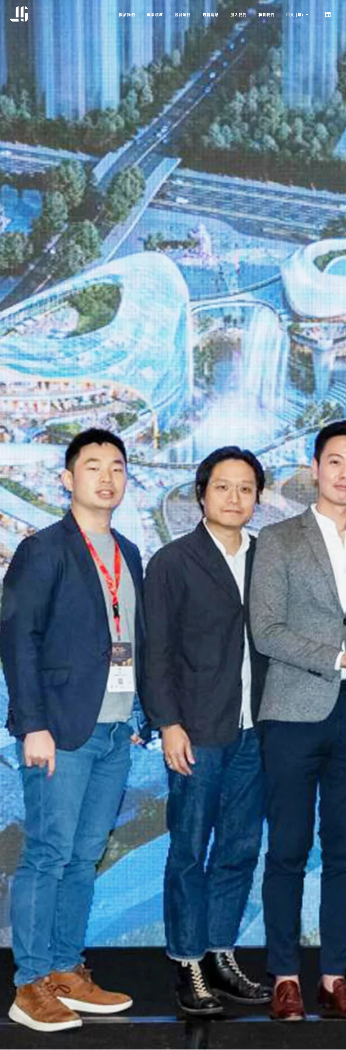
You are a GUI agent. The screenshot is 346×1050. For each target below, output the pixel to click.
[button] (297, 15)
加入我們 (238, 15)
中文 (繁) (294, 15)
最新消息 (211, 15)
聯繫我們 (266, 15)
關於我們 (127, 15)
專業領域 (155, 15)
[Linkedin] (327, 14)
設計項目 (183, 15)
